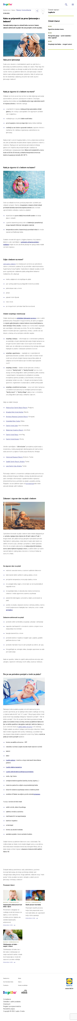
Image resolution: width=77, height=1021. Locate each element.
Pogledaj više (8, 925)
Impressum (6, 1004)
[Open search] (66, 4)
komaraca (36, 794)
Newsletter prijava (9, 1009)
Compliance (7, 999)
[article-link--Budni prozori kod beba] (35, 895)
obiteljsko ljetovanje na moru (26, 318)
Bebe (13, 10)
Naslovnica (6, 10)
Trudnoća (5, 985)
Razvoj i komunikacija (24, 10)
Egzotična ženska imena (56, 29)
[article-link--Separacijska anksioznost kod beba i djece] (12, 895)
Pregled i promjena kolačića (12, 1006)
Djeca (19, 982)
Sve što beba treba (8, 982)
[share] (37, 11)
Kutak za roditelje (22, 985)
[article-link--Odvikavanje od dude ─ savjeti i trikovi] (12, 935)
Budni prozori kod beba (33, 905)
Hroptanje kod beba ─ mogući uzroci (60, 44)
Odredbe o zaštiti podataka (11, 1001)
